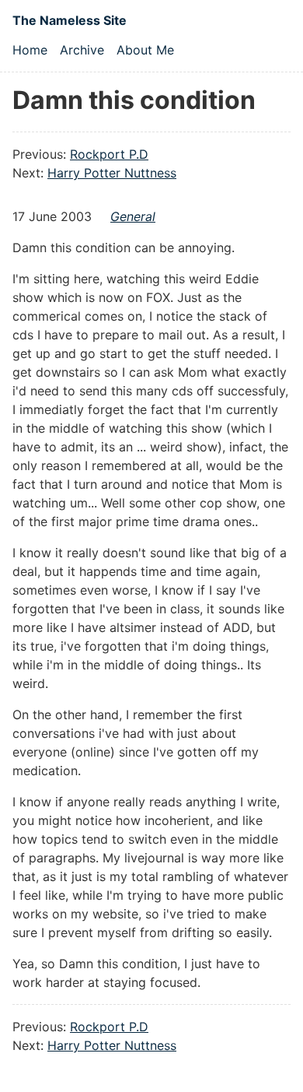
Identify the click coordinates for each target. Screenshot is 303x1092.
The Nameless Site (69, 20)
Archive (82, 50)
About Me (145, 50)
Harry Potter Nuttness (111, 173)
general (132, 216)
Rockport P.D (109, 154)
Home (29, 50)
